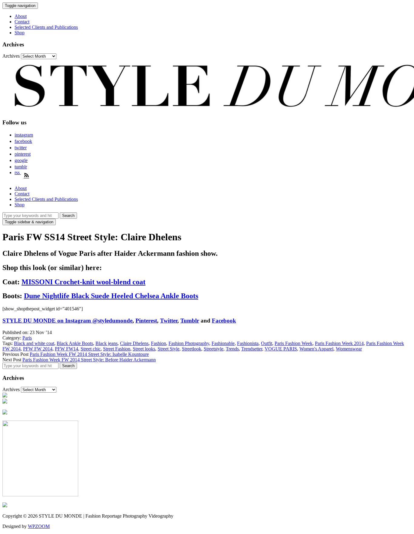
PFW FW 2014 (37, 348)
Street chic (91, 348)
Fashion (158, 343)
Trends (232, 348)
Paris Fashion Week (293, 343)
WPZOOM (39, 526)
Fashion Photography (189, 343)
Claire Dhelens (134, 343)
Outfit (266, 343)
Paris (27, 337)
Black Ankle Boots (75, 343)
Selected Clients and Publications (46, 27)
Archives (11, 56)
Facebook (224, 320)
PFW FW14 (66, 348)
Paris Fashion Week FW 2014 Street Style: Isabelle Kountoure (89, 354)
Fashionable (223, 343)
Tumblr (189, 320)
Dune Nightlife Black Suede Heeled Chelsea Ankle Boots (111, 296)
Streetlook (191, 348)
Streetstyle (213, 348)
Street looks (144, 348)
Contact (22, 21)
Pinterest (146, 320)
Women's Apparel (316, 348)
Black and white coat (34, 343)
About (21, 16)
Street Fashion (116, 348)
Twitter (168, 320)
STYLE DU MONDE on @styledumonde (67, 320)
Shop (20, 32)
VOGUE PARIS (281, 348)
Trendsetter (251, 348)
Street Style (168, 348)
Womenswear (349, 348)
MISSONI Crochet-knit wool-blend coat (83, 282)
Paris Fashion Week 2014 (339, 343)
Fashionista (248, 343)
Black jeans (106, 343)
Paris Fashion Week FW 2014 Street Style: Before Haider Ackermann (89, 359)
